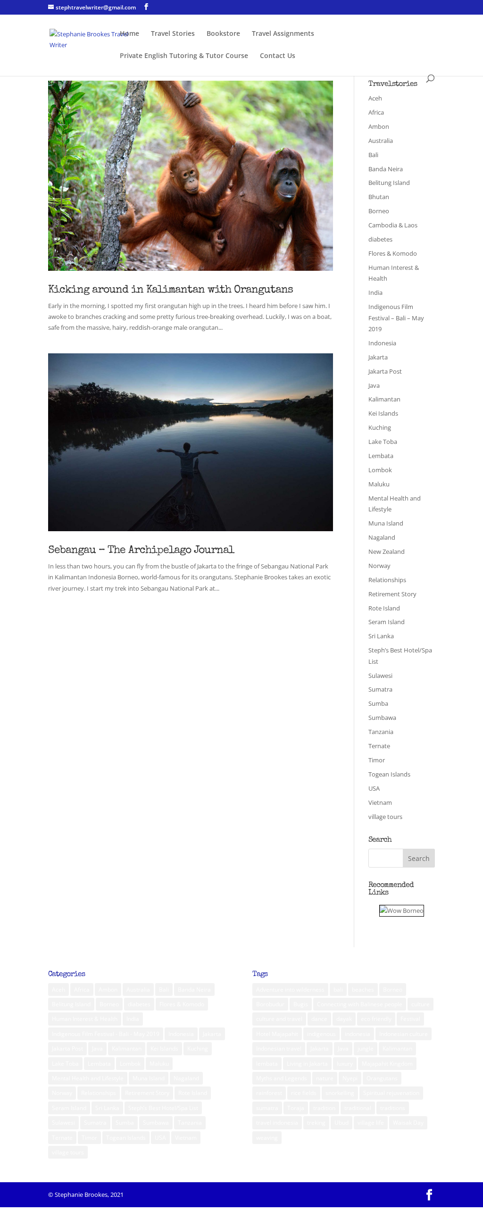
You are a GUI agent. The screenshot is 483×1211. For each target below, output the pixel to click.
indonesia (357, 1034)
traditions (392, 1108)
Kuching (379, 427)
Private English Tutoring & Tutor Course (184, 56)
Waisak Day (408, 1123)
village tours (385, 816)
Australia (380, 140)
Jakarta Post (385, 371)
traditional (357, 1108)
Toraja (295, 1108)
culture (420, 1004)
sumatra (267, 1108)
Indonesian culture (403, 1034)
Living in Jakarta (307, 1064)
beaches (363, 990)
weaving (267, 1138)
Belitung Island (389, 182)
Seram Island (386, 622)
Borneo (378, 211)
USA (374, 788)
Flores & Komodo (392, 253)
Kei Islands (383, 413)
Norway (379, 565)
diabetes (380, 239)
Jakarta (378, 357)
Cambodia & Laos (392, 225)
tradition (324, 1108)
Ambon (378, 126)
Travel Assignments (283, 34)
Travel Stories (173, 34)
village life (371, 1123)
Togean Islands (389, 774)
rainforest (269, 1093)
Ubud (341, 1123)
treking (316, 1123)
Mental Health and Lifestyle (88, 1078)
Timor (376, 760)
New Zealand (386, 551)
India (375, 292)
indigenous (321, 1034)
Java (374, 385)
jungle (366, 1048)
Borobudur (270, 1004)
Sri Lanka (381, 636)
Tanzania (380, 731)
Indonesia (382, 343)
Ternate (379, 746)
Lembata (380, 455)
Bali (373, 154)
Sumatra (380, 689)
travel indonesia (277, 1123)
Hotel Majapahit (277, 1034)
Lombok (380, 470)
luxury (345, 1064)
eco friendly (376, 1019)
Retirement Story (392, 594)
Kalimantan (384, 399)
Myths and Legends (281, 1078)
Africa (376, 112)
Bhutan (378, 196)
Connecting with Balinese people (359, 1004)
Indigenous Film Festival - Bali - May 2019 (105, 1034)
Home (129, 34)
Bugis (300, 1004)
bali (338, 990)
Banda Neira (385, 169)
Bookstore (223, 34)
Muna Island (385, 523)
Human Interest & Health (84, 1019)
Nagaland (381, 537)
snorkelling (339, 1093)
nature (324, 1078)
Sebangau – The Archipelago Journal (141, 550)
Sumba (378, 703)
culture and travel (279, 1019)
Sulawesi (380, 675)
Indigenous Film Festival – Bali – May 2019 (396, 317)
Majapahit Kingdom (387, 1064)
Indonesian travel (278, 1048)
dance (319, 1019)
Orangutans (382, 1078)
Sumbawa (382, 717)
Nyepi (350, 1078)
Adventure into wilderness (290, 990)
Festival (410, 1019)
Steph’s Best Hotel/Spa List (163, 1108)
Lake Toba (382, 441)
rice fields (303, 1093)
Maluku (379, 484)
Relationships (387, 580)
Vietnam (380, 802)
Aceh (375, 98)
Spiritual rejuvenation (391, 1093)
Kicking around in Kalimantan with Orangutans (170, 290)
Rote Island (384, 608)
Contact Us (277, 56)
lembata (267, 1064)
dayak (344, 1019)
